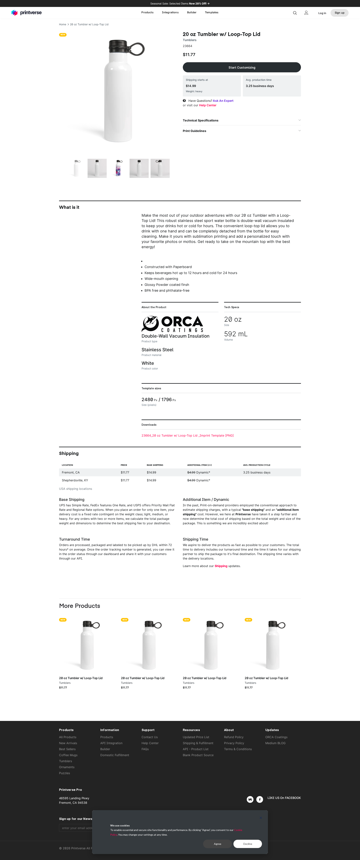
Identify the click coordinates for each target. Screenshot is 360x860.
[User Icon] (306, 12)
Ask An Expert (223, 101)
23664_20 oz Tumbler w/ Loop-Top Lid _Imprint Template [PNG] (188, 435)
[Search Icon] (295, 13)
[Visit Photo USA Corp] (172, 331)
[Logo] (33, 13)
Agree (217, 843)
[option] (118, 91)
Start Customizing (242, 67)
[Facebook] (259, 799)
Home (62, 24)
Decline (247, 843)
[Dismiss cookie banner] (261, 818)
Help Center (207, 105)
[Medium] (250, 799)
